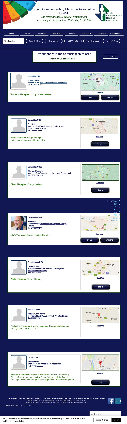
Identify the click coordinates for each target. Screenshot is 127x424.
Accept (116, 420)
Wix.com (31, 406)
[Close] (124, 420)
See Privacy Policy (16, 421)
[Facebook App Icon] (111, 401)
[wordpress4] (118, 401)
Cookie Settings (102, 420)
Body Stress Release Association (53, 83)
